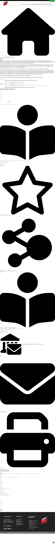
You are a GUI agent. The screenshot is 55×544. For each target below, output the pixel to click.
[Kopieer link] (8, 471)
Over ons (25, 4)
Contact (43, 4)
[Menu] (0, 164)
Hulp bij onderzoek (35, 4)
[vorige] (1, 90)
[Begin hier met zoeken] (28, 31)
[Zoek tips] (5, 84)
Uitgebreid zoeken (5, 89)
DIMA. (45, 532)
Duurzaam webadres (3, 468)
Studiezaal (29, 4)
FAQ (40, 4)
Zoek (1, 89)
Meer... (1, 59)
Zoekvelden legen (12, 89)
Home (22, 4)
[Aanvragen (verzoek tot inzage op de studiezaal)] (27, 132)
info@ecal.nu (12, 67)
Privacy (34, 532)
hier (34, 87)
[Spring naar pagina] (9, 101)
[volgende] (1, 99)
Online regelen (48, 4)
